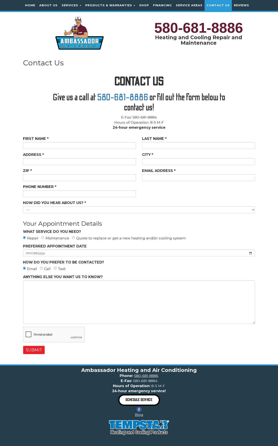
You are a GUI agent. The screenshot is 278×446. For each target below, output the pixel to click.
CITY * (147, 154)
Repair (32, 238)
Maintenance (57, 238)
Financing (162, 5)
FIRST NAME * (36, 138)
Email (32, 269)
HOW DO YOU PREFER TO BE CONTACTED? (63, 262)
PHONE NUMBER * (39, 187)
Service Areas (189, 5)
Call (47, 269)
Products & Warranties (109, 5)
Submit (34, 350)
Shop (144, 5)
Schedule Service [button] (139, 400)
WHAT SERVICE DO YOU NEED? (52, 231)
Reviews (241, 5)
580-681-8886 (198, 28)
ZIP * (27, 170)
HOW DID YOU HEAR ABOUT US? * (54, 203)
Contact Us (218, 5)
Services (70, 5)
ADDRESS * (33, 154)
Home (30, 5)
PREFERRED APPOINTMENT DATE (55, 246)
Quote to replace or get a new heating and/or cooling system (131, 238)
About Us (48, 5)
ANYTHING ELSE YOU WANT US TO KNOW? (63, 277)
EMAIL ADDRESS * (159, 170)
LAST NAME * (154, 138)
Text (62, 269)
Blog (139, 415)
